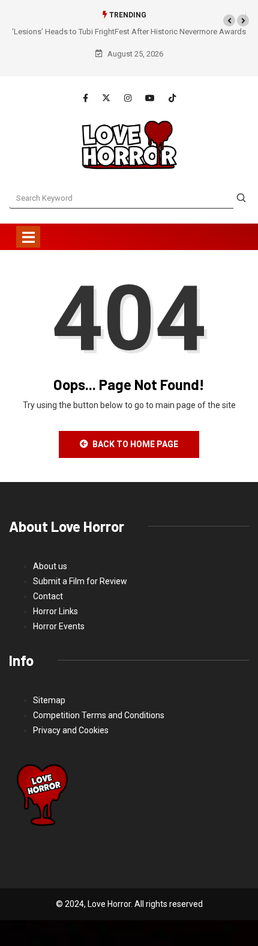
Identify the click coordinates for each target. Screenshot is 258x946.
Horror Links (55, 611)
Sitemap (49, 700)
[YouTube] (150, 98)
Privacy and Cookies (71, 730)
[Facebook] (85, 98)
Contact (48, 596)
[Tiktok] (172, 98)
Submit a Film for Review (80, 581)
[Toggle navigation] (28, 237)
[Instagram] (127, 98)
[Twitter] (106, 98)
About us (50, 566)
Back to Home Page (135, 444)
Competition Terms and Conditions (98, 715)
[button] (229, 20)
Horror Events (59, 626)
